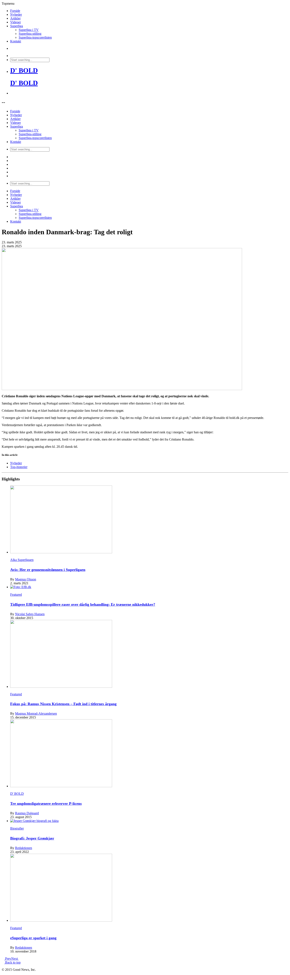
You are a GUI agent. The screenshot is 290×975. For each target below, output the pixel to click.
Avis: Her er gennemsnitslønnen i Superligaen (47, 570)
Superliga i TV (29, 30)
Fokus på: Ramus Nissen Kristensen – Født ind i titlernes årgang (63, 704)
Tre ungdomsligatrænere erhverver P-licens (46, 803)
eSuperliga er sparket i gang (33, 938)
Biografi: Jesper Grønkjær (32, 838)
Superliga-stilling (30, 33)
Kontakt (15, 41)
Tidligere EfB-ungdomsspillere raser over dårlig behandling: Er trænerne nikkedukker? (82, 604)
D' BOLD (24, 70)
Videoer (15, 22)
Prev (7, 958)
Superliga (16, 26)
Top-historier (18, 467)
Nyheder (16, 14)
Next (15, 958)
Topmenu (8, 3)
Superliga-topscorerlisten (35, 37)
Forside (15, 11)
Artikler (15, 18)
